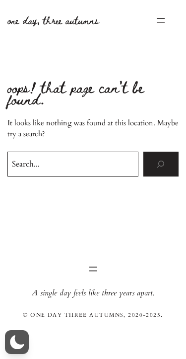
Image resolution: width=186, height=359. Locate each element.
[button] (17, 342)
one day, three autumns (53, 20)
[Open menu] (161, 20)
